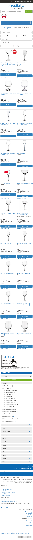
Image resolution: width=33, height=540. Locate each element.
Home (3, 27)
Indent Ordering (5, 491)
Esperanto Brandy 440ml (23, 333)
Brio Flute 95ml (21, 153)
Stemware (9, 29)
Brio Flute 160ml (4, 183)
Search (29, 11)
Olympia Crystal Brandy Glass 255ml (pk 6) (8, 93)
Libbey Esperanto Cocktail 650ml (7, 334)
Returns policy (28, 513)
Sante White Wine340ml (23, 243)
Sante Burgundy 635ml (23, 273)
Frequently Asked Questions (22, 533)
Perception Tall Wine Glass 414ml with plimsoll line (24, 304)
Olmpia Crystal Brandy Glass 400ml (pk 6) (24, 93)
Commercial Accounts (7, 489)
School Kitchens (6, 495)
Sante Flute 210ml (5, 243)
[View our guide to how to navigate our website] (9, 360)
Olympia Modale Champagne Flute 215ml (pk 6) (24, 123)
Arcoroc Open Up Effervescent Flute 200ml (8, 123)
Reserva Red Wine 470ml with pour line (24, 63)
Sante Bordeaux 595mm (6, 303)
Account (30, 1)
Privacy (13, 533)
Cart (12, 1)
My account (29, 521)
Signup (30, 523)
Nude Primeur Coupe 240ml (24, 183)
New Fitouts (5, 493)
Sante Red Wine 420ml (6, 273)
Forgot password (28, 525)
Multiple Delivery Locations (8, 492)
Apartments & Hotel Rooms (8, 488)
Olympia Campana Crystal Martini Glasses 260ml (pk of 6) (7, 64)
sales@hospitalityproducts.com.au (9, 501)
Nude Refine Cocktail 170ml (7, 213)
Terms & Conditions (5, 533)
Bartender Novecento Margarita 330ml (22, 213)
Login (30, 522)
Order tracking (28, 512)
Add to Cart (8, 74)
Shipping (30, 514)
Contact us (29, 516)
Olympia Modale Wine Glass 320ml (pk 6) (7, 153)
